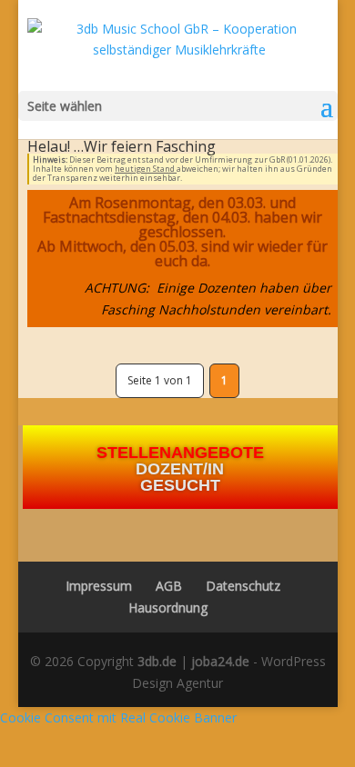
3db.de (157, 661)
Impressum (93, 585)
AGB (169, 585)
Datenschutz (243, 585)
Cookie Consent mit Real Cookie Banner (118, 717)
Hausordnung (168, 607)
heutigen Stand (146, 168)
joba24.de (220, 661)
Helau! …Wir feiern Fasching (121, 146)
